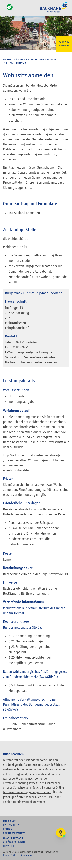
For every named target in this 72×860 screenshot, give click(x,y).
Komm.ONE (9, 855)
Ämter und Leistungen (43, 59)
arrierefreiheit (14, 833)
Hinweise (9, 846)
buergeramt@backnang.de (33, 352)
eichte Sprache (13, 837)
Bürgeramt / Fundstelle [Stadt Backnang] (34, 293)
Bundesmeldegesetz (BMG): (22, 627)
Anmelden (26, 855)
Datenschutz (11, 825)
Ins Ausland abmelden (24, 213)
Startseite (9, 59)
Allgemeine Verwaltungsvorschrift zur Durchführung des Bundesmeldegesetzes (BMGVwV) (31, 704)
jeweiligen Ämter (14, 797)
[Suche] (4, 9)
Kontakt (8, 829)
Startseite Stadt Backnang (54, 12)
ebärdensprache (14, 842)
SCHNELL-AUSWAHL (64, 44)
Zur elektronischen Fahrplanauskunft (17, 323)
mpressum (10, 821)
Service (22, 59)
